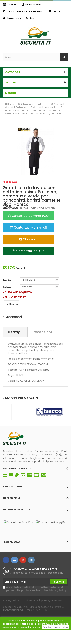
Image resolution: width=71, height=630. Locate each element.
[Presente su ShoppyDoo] (51, 522)
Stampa (13, 304)
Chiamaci (30, 239)
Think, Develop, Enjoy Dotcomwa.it (46, 600)
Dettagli (15, 332)
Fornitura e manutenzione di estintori (26, 11)
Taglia (7, 280)
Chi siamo (12, 4)
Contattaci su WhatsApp (30, 216)
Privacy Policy (60, 627)
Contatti (57, 11)
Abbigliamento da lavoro (34, 104)
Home (10, 104)
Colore (7, 287)
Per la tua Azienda (34, 4)
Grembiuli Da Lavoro (15, 107)
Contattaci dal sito (29, 251)
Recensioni (42, 332)
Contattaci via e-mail (30, 227)
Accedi (33, 18)
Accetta (47, 627)
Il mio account (14, 18)
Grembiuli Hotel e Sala (44, 107)
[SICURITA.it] (35, 36)
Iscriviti (58, 581)
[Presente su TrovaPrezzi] (19, 522)
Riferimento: (11, 208)
